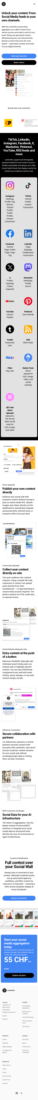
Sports (24, 1043)
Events (4, 1039)
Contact (4, 1083)
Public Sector (26, 1046)
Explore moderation (19, 898)
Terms (4, 1072)
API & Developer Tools (27, 1022)
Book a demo (19, 62)
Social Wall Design (28, 1017)
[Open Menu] (34, 4)
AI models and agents (6, 1051)
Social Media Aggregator (26, 1007)
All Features (26, 1026)
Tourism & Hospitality (25, 1051)
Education (25, 1039)
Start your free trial (19, 56)
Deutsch (5, 1019)
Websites (5, 1043)
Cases (4, 1069)
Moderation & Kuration (26, 1012)
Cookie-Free (6, 1080)
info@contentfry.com (9, 1012)
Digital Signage (7, 1046)
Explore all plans (19, 975)
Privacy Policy (6, 1076)
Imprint (4, 1016)
